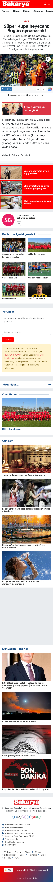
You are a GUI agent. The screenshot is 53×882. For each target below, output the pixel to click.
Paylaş (8, 89)
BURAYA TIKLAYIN (13, 355)
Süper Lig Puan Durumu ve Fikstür (20, 836)
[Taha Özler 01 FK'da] (39, 290)
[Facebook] (14, 817)
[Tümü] (49, 385)
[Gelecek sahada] (13, 269)
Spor (26, 21)
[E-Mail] (19, 224)
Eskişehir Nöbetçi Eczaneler (17, 825)
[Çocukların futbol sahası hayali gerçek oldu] (13, 245)
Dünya (16, 11)
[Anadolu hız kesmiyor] (39, 269)
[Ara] (45, 4)
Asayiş (49, 11)
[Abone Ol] (50, 89)
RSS (9, 870)
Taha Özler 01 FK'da (37, 299)
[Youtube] (34, 817)
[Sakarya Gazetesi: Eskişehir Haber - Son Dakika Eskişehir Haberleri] (16, 4)
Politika (7, 858)
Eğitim (26, 11)
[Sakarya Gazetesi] (8, 220)
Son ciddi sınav (9, 299)
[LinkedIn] (29, 817)
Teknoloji (32, 855)
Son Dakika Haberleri (14, 842)
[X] (19, 817)
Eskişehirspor (10, 855)
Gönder (8, 339)
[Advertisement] (26, 616)
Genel (43, 855)
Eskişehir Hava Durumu (15, 828)
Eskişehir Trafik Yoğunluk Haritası (19, 833)
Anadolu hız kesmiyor (38, 278)
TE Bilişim (33, 878)
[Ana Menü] (49, 4)
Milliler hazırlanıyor (36, 254)
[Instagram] (24, 817)
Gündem (38, 11)
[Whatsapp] (38, 817)
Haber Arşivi (10, 845)
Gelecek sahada (9, 278)
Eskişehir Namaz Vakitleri (16, 830)
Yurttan (6, 11)
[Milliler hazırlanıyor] (39, 245)
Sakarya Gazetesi (17, 95)
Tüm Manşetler (12, 839)
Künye (17, 858)
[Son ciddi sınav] (13, 290)
